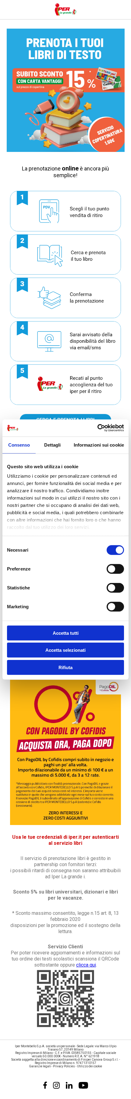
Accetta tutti (66, 632)
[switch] (115, 569)
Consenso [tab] (19, 444)
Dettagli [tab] (52, 444)
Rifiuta (65, 667)
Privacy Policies (64, 1066)
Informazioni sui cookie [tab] (99, 444)
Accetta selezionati (65, 650)
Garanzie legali (40, 1066)
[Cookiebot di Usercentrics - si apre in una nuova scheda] (97, 428)
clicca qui (86, 965)
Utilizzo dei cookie (89, 1066)
